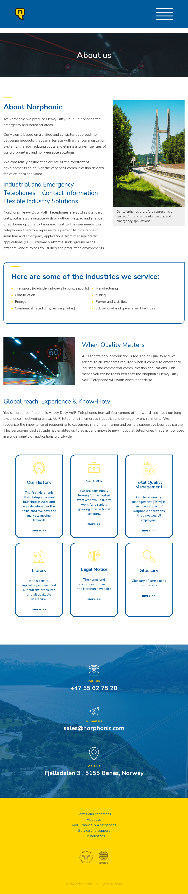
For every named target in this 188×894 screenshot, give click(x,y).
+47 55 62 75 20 (94, 688)
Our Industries (94, 836)
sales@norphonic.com (94, 728)
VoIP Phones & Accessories (94, 825)
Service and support (94, 830)
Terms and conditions (94, 814)
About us (94, 819)
